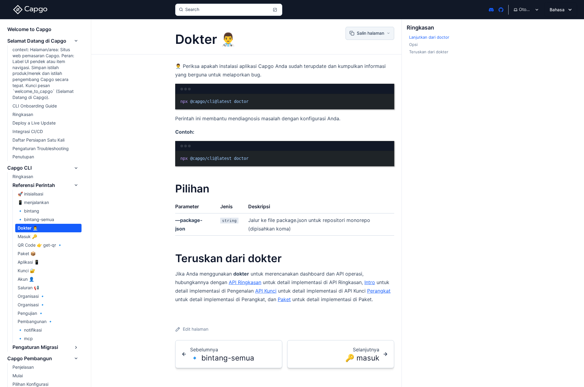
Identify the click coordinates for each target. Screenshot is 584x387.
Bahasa (557, 9)
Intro (369, 282)
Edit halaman (195, 329)
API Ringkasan (245, 282)
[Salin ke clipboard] (386, 101)
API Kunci (265, 291)
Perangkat (379, 291)
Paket (284, 299)
